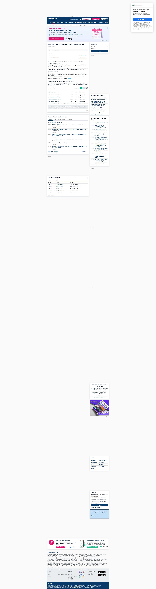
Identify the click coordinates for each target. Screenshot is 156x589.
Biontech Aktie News (59, 560)
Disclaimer (70, 574)
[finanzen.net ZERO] (68, 38)
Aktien (49, 22)
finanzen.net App (91, 571)
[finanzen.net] (52, 18)
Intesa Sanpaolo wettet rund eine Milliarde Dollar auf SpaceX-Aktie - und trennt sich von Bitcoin (99, 111)
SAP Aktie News (60, 558)
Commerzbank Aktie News (89, 558)
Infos (69, 78)
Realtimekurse (94, 462)
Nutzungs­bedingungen (72, 576)
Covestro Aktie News (68, 563)
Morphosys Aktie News (76, 561)
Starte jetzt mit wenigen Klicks (54, 77)
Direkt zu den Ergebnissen (96, 507)
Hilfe (59, 571)
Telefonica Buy (59, 186)
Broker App (90, 574)
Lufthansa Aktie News (93, 559)
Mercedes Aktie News (79, 560)
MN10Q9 (55, 103)
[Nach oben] (106, 587)
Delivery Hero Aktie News (81, 564)
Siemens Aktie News (77, 563)
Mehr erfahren (55, 38)
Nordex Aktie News (89, 560)
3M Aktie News (50, 567)
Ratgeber (106, 22)
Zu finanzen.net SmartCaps (99, 397)
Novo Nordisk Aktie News (87, 561)
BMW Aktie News (57, 565)
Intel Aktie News (50, 563)
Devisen (101, 22)
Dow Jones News (88, 554)
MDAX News (75, 554)
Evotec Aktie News (67, 561)
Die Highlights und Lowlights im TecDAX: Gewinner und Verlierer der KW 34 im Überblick (98, 108)
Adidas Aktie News (103, 563)
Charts (50, 57)
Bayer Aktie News (58, 556)
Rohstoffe (90, 22)
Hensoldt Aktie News (51, 559)
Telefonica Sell (59, 188)
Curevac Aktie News (86, 563)
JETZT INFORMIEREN (60, 546)
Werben (59, 573)
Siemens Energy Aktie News (77, 556)
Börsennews (49, 554)
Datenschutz (70, 573)
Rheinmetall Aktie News (89, 555)
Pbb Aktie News (89, 565)
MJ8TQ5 (52, 103)
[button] (86, 19)
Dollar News (49, 555)
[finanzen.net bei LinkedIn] (81, 575)
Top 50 (92, 464)
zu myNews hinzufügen (53, 153)
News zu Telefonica (65, 25)
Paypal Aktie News (69, 559)
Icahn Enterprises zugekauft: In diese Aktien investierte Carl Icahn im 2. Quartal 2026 (98, 105)
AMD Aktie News (50, 561)
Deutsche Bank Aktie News (69, 558)
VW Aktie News (57, 567)
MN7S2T (49, 103)
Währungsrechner (92, 573)
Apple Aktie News (79, 558)
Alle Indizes (101, 462)
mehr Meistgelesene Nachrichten (98, 114)
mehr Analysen (51, 194)
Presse (48, 574)
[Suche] (80, 19)
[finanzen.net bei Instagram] (79, 572)
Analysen (57, 57)
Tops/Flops (101, 464)
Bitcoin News (72, 555)
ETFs (66, 22)
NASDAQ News (96, 554)
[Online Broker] (52, 19)
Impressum (70, 571)
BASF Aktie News (50, 556)
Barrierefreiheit (71, 579)
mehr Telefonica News (52, 151)
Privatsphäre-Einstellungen (70, 578)
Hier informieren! (94, 517)
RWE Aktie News (77, 559)
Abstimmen (99, 505)
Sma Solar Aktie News (70, 564)
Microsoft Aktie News (51, 558)
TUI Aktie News (87, 556)
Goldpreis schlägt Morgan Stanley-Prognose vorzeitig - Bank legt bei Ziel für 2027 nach (98, 102)
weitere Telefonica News (96, 164)
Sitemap (49, 576)
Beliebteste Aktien (103, 460)
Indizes (57, 22)
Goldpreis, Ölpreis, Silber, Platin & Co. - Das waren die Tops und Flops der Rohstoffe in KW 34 (99, 98)
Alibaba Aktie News (91, 564)
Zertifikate (70, 22)
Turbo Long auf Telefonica (53, 93)
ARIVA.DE (77, 587)
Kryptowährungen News (63, 555)
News (53, 22)
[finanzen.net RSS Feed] (83, 577)
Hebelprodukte (78, 22)
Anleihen (85, 22)
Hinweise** (69, 103)
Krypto (96, 22)
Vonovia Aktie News (98, 560)
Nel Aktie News (50, 564)
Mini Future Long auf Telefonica (54, 95)
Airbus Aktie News (103, 559)
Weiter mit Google (142, 19)
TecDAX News (81, 554)
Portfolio (92, 468)
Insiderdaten (93, 466)
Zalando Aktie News (66, 565)
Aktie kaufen (82, 57)
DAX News (70, 554)
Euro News (55, 555)
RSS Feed (84, 151)
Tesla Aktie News (98, 555)
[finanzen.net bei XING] (84, 575)
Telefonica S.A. (52, 55)
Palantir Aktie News (59, 563)
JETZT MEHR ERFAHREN (92, 546)
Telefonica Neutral (60, 184)
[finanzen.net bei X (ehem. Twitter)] (79, 575)
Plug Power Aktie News (100, 558)
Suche (99, 51)
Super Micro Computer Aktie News (78, 565)
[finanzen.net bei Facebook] (81, 572)
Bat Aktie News (50, 565)
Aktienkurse (93, 460)
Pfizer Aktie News (96, 561)
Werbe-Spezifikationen (62, 574)
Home (49, 25)
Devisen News (103, 554)
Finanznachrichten (63, 554)
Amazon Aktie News (67, 556)
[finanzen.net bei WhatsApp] (80, 577)
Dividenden (101, 466)
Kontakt (49, 571)
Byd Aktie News (50, 560)
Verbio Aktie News (97, 565)
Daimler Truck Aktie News (60, 564)
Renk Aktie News (85, 559)
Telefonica (50, 61)
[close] (150, 5)
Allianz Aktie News (95, 556)
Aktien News (55, 554)
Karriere (49, 573)
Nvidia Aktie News (79, 555)
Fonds (62, 22)
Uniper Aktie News (59, 561)
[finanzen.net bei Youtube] (84, 572)
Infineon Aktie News (61, 559)
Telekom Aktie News (100, 564)
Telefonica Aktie (58, 25)
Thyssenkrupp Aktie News (69, 560)
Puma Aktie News (94, 563)
